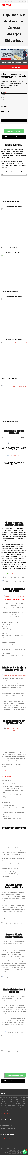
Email (2, 97)
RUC (2, 101)
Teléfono (3, 106)
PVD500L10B (7, 776)
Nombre (3, 92)
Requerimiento (5, 111)
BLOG (8, 1113)
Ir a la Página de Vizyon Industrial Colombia (10, 1138)
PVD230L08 (7, 773)
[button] (14, 773)
